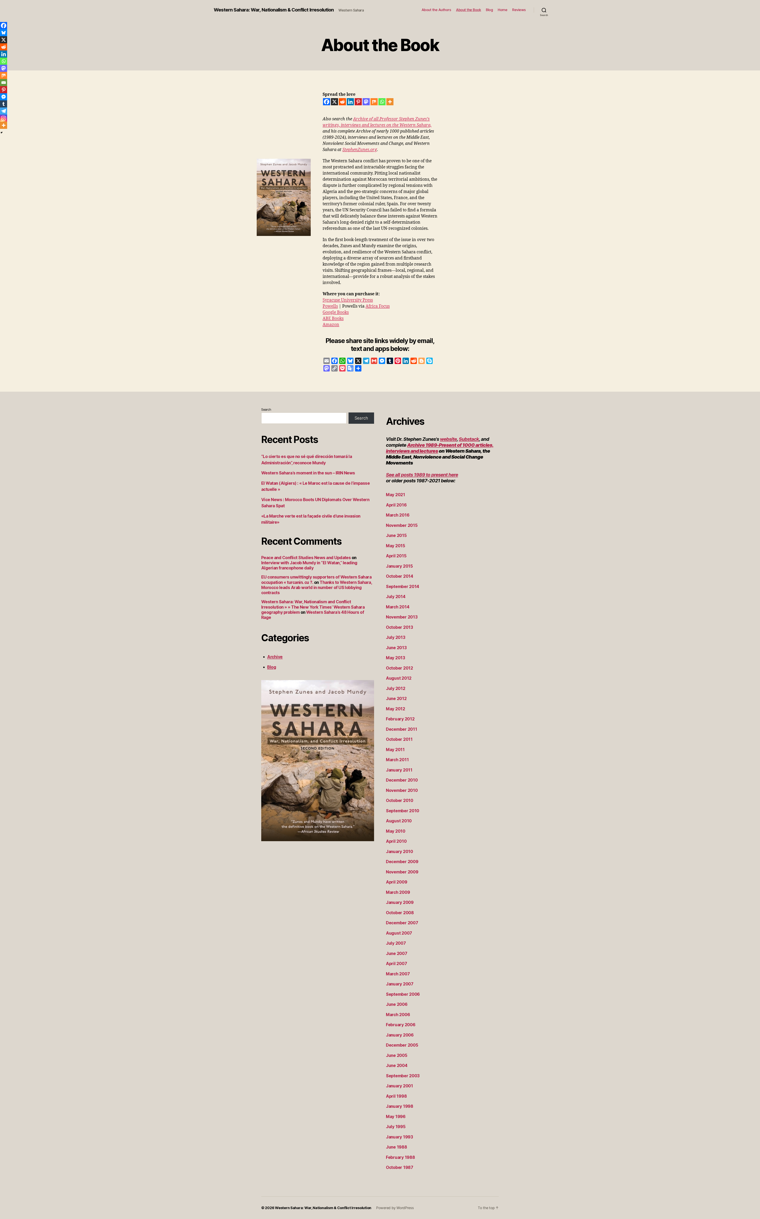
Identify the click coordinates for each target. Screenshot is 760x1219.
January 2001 (399, 1085)
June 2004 (397, 1065)
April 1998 (396, 1096)
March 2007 (398, 973)
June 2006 (397, 1004)
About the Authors (436, 10)
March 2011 (397, 759)
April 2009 (396, 882)
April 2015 (396, 555)
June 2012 (396, 698)
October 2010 (399, 800)
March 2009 (398, 892)
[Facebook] (326, 101)
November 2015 (402, 525)
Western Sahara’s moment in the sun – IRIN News (308, 472)
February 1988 (400, 1157)
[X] (334, 101)
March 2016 (397, 515)
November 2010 (402, 790)
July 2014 (396, 596)
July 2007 (396, 943)
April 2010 (396, 841)
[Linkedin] (350, 101)
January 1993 (399, 1136)
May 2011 (395, 749)
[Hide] (1, 132)
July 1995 (396, 1126)
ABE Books (333, 318)
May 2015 (395, 545)
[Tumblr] (3, 103)
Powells (330, 306)
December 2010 (402, 780)
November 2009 (402, 871)
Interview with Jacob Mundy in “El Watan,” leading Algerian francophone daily (309, 565)
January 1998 (399, 1106)
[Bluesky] (3, 32)
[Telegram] (3, 111)
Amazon (331, 324)
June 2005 (396, 1055)
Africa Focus (378, 306)
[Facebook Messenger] (3, 96)
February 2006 (400, 1024)
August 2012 (398, 678)
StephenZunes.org (359, 149)
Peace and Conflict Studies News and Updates (306, 557)
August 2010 (399, 820)
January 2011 (399, 770)
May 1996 (396, 1116)
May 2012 (395, 708)
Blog (489, 10)
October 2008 (400, 912)
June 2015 (396, 535)
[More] (389, 101)
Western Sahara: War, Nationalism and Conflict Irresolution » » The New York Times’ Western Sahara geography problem (313, 607)
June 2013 (396, 647)
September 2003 (403, 1075)
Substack (469, 439)
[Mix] (374, 101)
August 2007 (399, 933)
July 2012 (395, 688)
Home (502, 10)
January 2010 (399, 851)
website (448, 439)
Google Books (336, 312)
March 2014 (397, 606)
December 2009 (402, 861)
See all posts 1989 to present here (422, 475)
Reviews (519, 10)
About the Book (468, 10)
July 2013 (395, 637)
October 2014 (399, 576)
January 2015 (399, 566)
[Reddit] (342, 101)
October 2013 (399, 627)
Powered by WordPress (395, 1208)
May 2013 (395, 657)
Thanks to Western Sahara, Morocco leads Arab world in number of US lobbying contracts (316, 587)
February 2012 (400, 718)
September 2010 (402, 810)
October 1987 (399, 1167)
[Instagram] (3, 118)
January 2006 (400, 1035)
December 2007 (402, 922)
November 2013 (402, 617)
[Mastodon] (366, 101)
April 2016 (396, 505)
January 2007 (399, 983)
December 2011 (401, 729)
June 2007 (396, 953)
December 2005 (402, 1045)
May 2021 (395, 494)
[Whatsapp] (382, 101)
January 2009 (400, 902)
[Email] (3, 82)
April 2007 (396, 963)
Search (266, 409)
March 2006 (398, 1014)
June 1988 (396, 1147)
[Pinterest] (358, 101)
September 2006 (403, 994)
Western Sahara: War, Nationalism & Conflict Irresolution (274, 10)
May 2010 (395, 831)
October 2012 (399, 668)
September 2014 (402, 586)
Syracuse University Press (348, 300)
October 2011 (399, 739)
